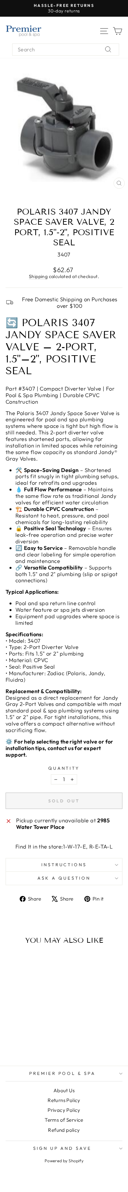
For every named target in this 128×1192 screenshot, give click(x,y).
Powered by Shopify (64, 1160)
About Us (64, 1090)
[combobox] (65, 50)
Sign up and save (62, 1148)
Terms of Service (64, 1120)
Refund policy (64, 1130)
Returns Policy (64, 1100)
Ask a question (64, 878)
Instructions (64, 864)
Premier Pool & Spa (62, 1073)
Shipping (38, 276)
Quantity (64, 768)
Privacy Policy (64, 1110)
